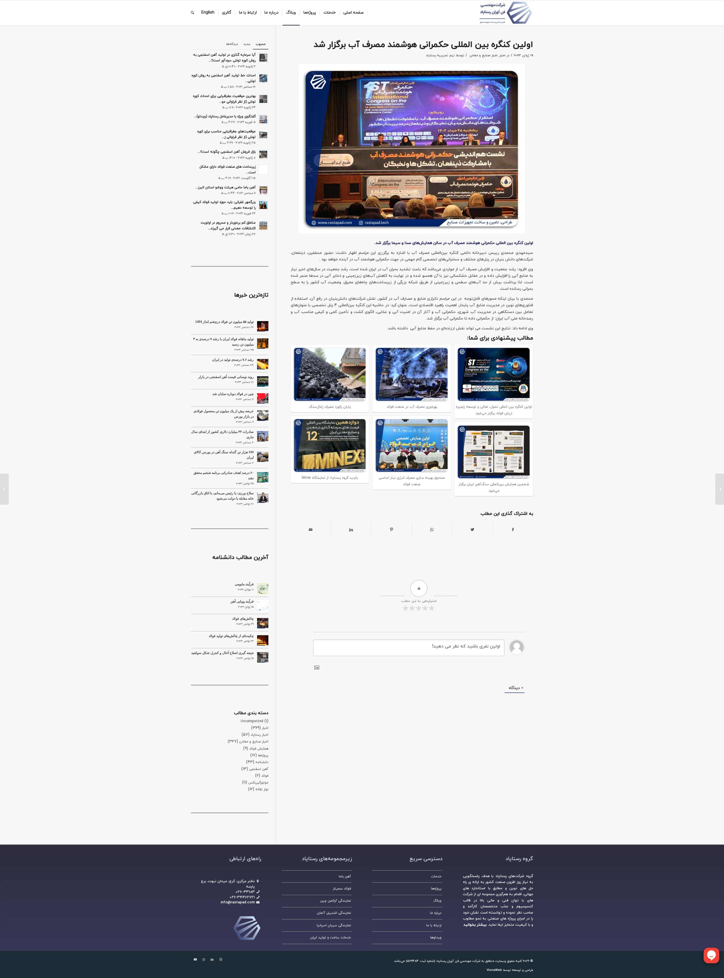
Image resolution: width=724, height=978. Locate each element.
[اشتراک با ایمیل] (311, 529)
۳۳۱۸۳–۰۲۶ (245, 892)
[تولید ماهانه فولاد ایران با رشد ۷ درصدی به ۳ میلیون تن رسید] (262, 343)
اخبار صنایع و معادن (483, 55)
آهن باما (345, 876)
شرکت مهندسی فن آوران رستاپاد (458, 961)
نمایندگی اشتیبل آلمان (334, 913)
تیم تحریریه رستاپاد (440, 55)
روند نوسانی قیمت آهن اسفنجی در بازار (226, 377)
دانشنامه (261, 762)
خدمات (436, 876)
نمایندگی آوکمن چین (335, 901)
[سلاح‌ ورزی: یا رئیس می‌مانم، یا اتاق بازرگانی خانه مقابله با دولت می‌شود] (262, 497)
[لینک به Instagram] (220, 959)
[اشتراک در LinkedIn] (351, 529)
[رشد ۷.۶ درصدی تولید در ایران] (262, 364)
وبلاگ (437, 901)
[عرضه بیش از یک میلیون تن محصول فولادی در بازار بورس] (262, 415)
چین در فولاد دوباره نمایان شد (233, 394)
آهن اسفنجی (258, 769)
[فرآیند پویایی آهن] (262, 606)
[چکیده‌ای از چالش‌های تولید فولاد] (262, 640)
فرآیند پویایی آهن (242, 601)
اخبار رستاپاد (259, 735)
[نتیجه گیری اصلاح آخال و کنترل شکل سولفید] (262, 657)
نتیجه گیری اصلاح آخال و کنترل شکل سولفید (222, 653)
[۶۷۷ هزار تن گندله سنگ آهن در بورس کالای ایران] (262, 456)
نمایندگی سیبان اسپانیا (334, 925)
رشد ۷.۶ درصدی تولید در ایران (233, 360)
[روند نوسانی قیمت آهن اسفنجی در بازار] (262, 381)
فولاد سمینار (342, 888)
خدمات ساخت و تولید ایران (330, 937)
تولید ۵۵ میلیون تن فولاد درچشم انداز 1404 (224, 322)
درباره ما (435, 913)
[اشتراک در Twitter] (472, 529)
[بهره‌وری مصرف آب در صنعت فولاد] (719, 489)
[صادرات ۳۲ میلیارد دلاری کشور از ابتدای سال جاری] (262, 436)
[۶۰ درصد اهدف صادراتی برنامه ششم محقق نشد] (262, 477)
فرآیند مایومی (244, 584)
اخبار (502, 55)
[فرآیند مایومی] (262, 588)
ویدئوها (435, 937)
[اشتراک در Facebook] (513, 529)
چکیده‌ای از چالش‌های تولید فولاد (231, 636)
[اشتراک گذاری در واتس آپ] (432, 529)
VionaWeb (494, 970)
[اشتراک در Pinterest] (391, 529)
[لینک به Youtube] (195, 959)
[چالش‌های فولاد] (262, 623)
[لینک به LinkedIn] (212, 959)
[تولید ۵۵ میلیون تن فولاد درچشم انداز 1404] (262, 326)
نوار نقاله (261, 789)
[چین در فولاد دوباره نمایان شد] (262, 398)
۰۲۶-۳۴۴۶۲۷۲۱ (242, 897)
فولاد (264, 776)
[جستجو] (192, 12)
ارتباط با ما (433, 925)
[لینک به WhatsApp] (203, 959)
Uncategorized (252, 721)
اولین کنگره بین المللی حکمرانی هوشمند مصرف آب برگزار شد (423, 45)
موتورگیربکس (258, 782)
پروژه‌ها (263, 755)
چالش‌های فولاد (243, 619)
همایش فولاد (258, 748)
